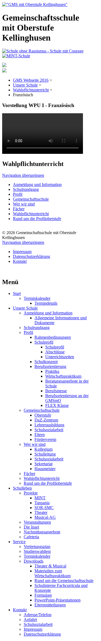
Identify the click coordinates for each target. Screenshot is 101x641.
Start (17, 293)
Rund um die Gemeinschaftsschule (63, 580)
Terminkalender (37, 298)
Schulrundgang (26, 189)
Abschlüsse (55, 352)
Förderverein (45, 439)
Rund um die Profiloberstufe (37, 218)
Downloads (33, 561)
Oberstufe (42, 415)
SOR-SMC (44, 507)
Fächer (19, 209)
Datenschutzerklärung (31, 256)
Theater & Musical (50, 566)
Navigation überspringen (23, 175)
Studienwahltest (37, 551)
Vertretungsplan (37, 546)
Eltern (39, 434)
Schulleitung (45, 454)
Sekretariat (43, 463)
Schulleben (22, 488)
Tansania (42, 502)
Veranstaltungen (37, 522)
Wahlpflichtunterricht (31, 90)
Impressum (22, 251)
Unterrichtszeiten (59, 356)
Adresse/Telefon (37, 614)
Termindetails (45, 303)
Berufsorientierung (50, 366)
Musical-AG (45, 517)
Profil (17, 194)
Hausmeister (44, 468)
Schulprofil (43, 342)
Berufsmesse (56, 390)
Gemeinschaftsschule (31, 199)
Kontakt (20, 261)
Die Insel (31, 527)
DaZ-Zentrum (46, 420)
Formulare (43, 595)
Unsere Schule (25, 85)
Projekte (31, 493)
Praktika (52, 371)
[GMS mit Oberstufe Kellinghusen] (35, 4)
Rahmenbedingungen (52, 337)
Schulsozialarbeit (48, 429)
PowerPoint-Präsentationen (57, 600)
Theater (40, 512)
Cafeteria (31, 536)
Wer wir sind (24, 204)
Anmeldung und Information (37, 184)
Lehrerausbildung (49, 425)
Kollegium (43, 449)
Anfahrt (30, 619)
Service (19, 541)
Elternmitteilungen (50, 605)
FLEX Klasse (57, 405)
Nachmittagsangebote (42, 532)
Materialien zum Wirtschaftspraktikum (52, 573)
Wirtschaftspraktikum (63, 376)
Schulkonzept (46, 361)
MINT (40, 498)
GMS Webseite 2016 (30, 80)
